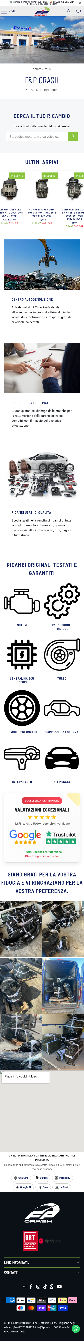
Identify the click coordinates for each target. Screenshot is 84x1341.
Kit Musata (62, 762)
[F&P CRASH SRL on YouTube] (59, 1287)
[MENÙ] (2, 11)
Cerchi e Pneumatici (22, 712)
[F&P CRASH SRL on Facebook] (31, 1287)
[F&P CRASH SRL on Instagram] (38, 1287)
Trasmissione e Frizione (62, 607)
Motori (22, 607)
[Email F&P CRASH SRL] (24, 1287)
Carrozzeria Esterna (62, 712)
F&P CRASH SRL (22, 1322)
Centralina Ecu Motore (22, 661)
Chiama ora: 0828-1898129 (43, 4)
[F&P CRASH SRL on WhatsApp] (52, 1287)
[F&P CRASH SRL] (42, 11)
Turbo (62, 661)
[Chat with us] (76, 1332)
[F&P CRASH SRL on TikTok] (45, 1287)
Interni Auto (22, 762)
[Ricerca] (69, 11)
